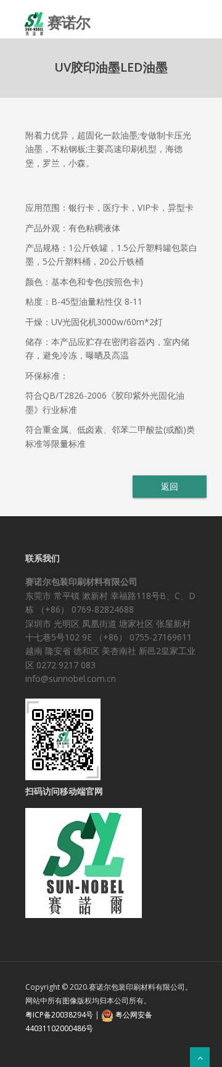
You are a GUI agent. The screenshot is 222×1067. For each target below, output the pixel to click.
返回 (169, 486)
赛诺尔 (68, 17)
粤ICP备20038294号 (59, 1015)
